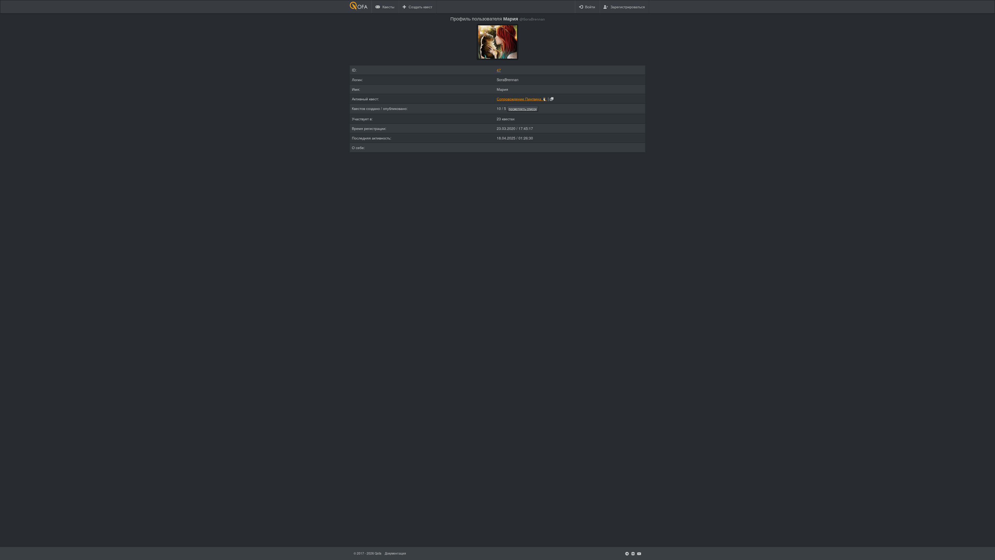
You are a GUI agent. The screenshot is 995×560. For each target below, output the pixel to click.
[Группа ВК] (633, 553)
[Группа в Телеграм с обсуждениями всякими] (627, 553)
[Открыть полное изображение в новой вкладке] (497, 41)
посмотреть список (523, 109)
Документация (395, 553)
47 (499, 70)
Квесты (387, 6)
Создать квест (420, 6)
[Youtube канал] (639, 553)
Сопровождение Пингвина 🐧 (522, 98)
